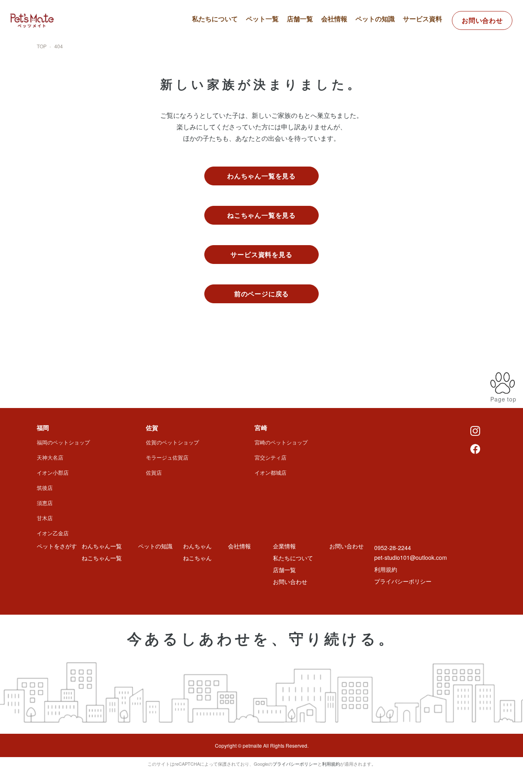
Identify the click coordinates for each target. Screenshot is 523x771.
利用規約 (385, 569)
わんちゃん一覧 (275, 40)
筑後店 (45, 487)
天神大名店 (50, 457)
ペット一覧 (262, 18)
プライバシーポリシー (402, 581)
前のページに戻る (261, 293)
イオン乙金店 (53, 533)
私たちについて (215, 18)
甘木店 (45, 518)
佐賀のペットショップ (172, 442)
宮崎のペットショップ (281, 442)
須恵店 (45, 503)
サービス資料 (422, 18)
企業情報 (284, 546)
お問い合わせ (482, 20)
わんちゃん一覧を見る (261, 175)
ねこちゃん (197, 558)
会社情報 (334, 18)
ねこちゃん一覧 (275, 55)
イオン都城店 (270, 472)
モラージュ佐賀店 (167, 457)
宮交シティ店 (270, 457)
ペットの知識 (375, 18)
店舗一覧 (300, 18)
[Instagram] (475, 430)
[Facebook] (475, 448)
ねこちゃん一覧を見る (261, 215)
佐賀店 (154, 472)
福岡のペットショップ (63, 442)
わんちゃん (197, 546)
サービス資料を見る (261, 254)
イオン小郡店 (53, 472)
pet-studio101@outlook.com (410, 557)
